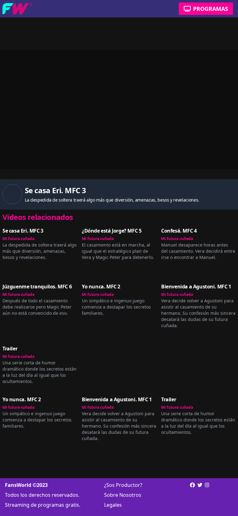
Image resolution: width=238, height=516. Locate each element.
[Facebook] (192, 485)
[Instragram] (207, 495)
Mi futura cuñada (18, 238)
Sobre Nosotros (122, 495)
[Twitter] (199, 495)
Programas (210, 8)
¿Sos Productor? (123, 485)
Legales (113, 504)
